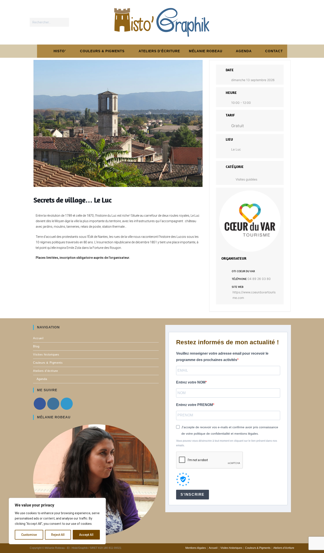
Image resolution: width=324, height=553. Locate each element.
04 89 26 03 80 (259, 279)
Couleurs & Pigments (48, 362)
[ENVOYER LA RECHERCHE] (65, 22)
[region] (57, 521)
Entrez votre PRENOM (194, 405)
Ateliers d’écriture (45, 370)
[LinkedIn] (67, 404)
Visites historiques (46, 354)
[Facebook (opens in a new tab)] (271, 22)
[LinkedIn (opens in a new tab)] (289, 22)
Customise (29, 534)
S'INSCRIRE (193, 494)
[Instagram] (53, 404)
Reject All (58, 534)
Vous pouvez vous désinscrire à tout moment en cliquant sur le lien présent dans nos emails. (226, 443)
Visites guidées (246, 179)
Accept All (86, 534)
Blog (36, 346)
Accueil (38, 338)
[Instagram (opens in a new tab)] (280, 22)
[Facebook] (40, 404)
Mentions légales (195, 547)
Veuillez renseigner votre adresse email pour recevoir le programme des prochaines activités (222, 357)
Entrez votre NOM (190, 382)
